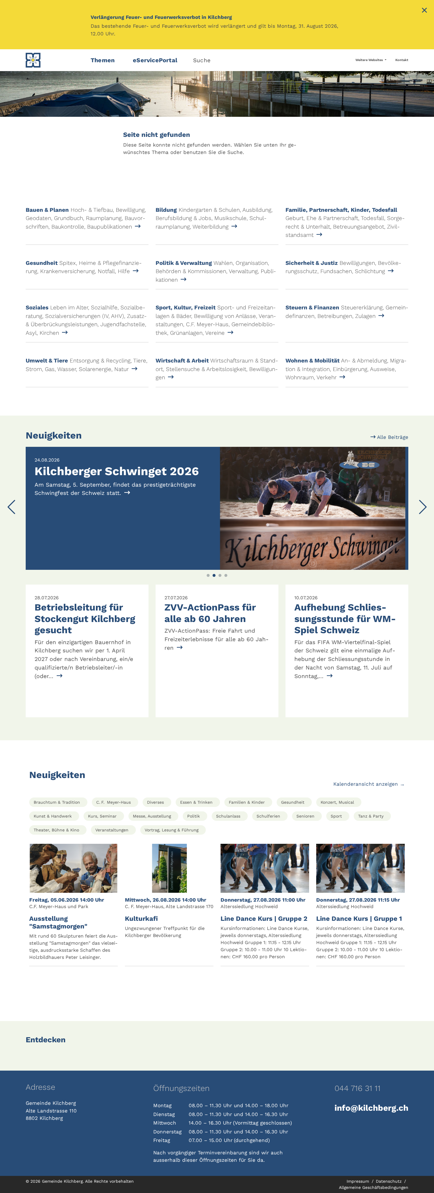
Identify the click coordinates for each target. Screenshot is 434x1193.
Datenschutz (389, 1181)
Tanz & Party (371, 816)
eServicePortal (155, 60)
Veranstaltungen (111, 830)
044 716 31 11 (358, 1088)
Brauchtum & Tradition (57, 802)
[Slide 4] (225, 575)
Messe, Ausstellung (152, 816)
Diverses (155, 802)
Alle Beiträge (392, 437)
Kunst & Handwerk (53, 816)
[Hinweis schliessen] (424, 11)
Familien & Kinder (247, 802)
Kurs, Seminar (102, 816)
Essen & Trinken (196, 802)
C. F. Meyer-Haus (113, 802)
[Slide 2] (214, 575)
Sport (336, 816)
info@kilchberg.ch (371, 1108)
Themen (103, 60)
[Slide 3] (219, 575)
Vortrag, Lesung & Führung (171, 830)
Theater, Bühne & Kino (56, 830)
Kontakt (401, 60)
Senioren (305, 816)
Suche (202, 60)
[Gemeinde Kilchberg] (55, 60)
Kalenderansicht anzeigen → (369, 784)
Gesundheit (292, 802)
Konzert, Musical (337, 802)
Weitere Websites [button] (369, 60)
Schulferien (268, 816)
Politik (193, 816)
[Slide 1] (208, 575)
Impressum (359, 1181)
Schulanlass (228, 816)
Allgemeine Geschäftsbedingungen (373, 1187)
